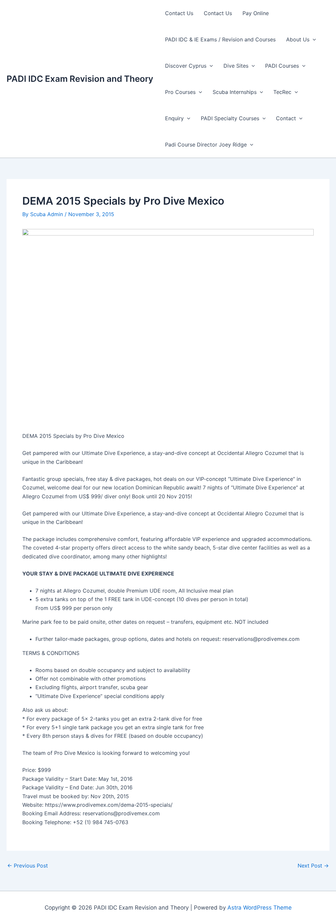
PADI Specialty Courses (230, 118)
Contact (286, 118)
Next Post (313, 865)
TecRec (282, 92)
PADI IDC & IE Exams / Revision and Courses (220, 39)
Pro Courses (180, 92)
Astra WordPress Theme (259, 907)
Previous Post (27, 865)
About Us (297, 39)
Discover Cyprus (185, 65)
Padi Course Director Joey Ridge (206, 144)
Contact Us (179, 13)
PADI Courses (282, 65)
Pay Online (255, 13)
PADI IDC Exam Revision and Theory (80, 79)
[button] (312, 39)
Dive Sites (235, 65)
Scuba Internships (235, 92)
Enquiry (174, 118)
